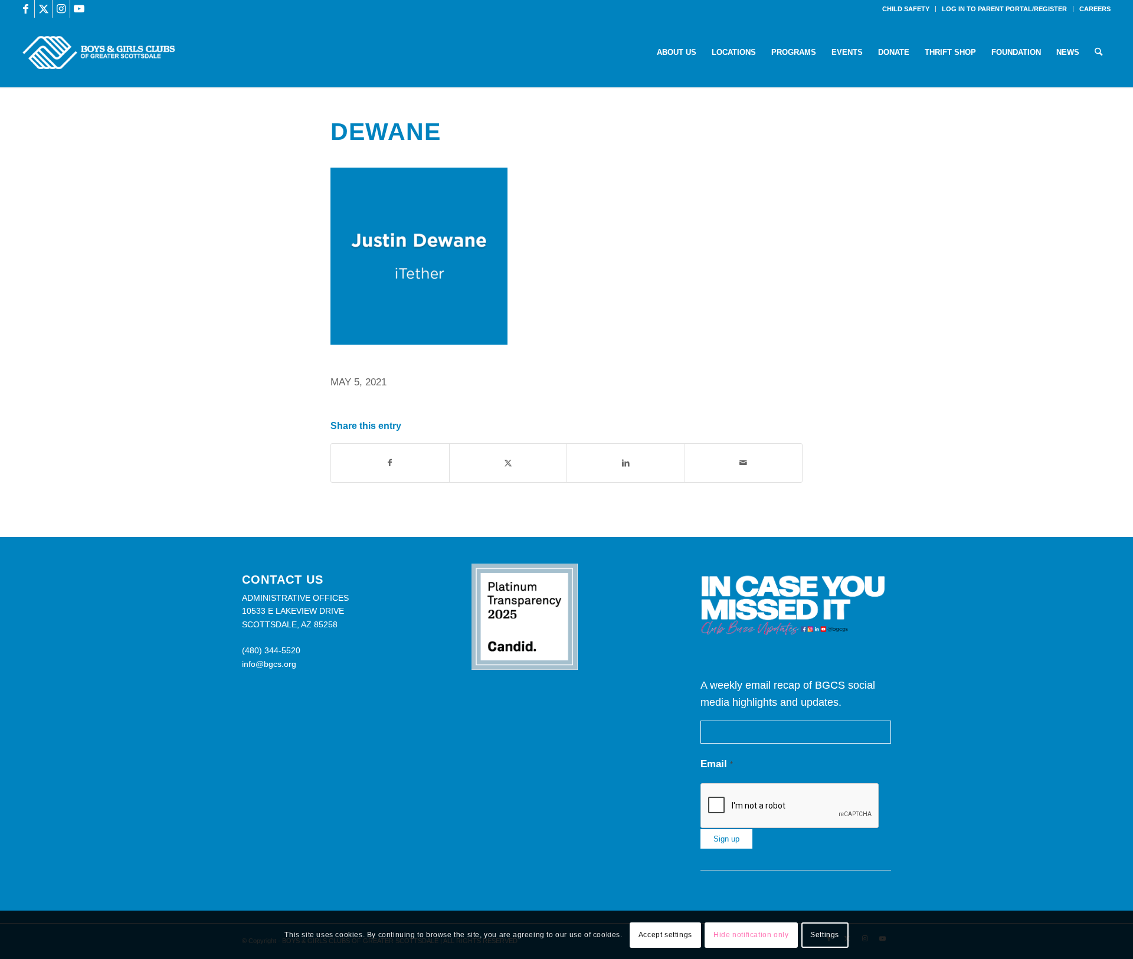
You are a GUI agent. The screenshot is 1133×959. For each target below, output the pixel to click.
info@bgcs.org (269, 664)
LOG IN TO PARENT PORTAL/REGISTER (1004, 8)
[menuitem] (906, 9)
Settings (824, 935)
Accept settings (665, 935)
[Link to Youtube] (79, 9)
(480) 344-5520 (271, 650)
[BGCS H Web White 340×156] (98, 52)
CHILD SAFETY (905, 8)
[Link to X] (43, 9)
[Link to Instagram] (61, 9)
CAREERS (1095, 8)
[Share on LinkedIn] (626, 463)
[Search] (1098, 52)
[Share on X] (508, 463)
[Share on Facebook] (390, 463)
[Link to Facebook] (25, 9)
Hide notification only (750, 935)
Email (716, 764)
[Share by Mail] (744, 463)
